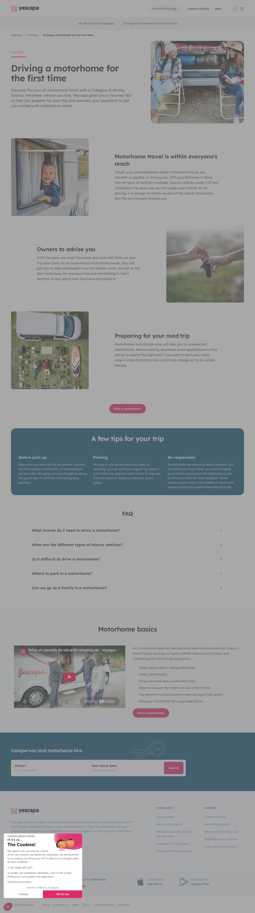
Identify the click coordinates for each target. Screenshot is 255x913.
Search (174, 768)
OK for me (62, 894)
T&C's (86, 905)
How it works (165, 817)
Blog (46, 905)
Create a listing (215, 817)
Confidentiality (104, 905)
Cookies (124, 905)
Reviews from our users (172, 843)
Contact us (60, 905)
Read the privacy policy (19, 882)
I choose (23, 894)
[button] (7, 906)
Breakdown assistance (220, 839)
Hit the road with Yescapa (96, 23)
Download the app (164, 8)
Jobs (75, 905)
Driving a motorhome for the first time (150, 23)
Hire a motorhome (127, 409)
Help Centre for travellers (174, 851)
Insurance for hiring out (221, 831)
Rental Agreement (217, 824)
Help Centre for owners (221, 846)
